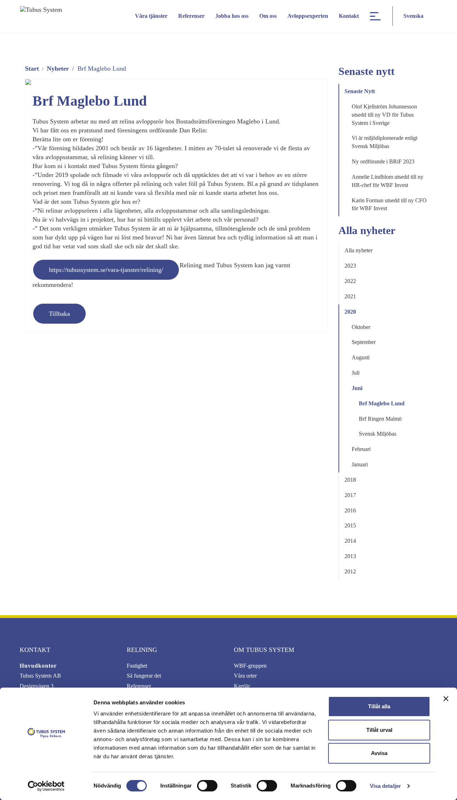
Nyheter (58, 68)
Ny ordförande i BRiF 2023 (383, 161)
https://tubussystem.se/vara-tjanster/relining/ (106, 269)
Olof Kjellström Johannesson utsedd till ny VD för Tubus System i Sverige (384, 114)
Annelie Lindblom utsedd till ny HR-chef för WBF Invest (387, 181)
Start (32, 68)
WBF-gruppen (250, 666)
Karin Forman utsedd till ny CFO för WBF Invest (389, 204)
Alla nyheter (358, 250)
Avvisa (379, 753)
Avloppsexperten (307, 16)
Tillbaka (59, 313)
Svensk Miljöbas (377, 434)
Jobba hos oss (231, 16)
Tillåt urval (379, 730)
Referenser (191, 16)
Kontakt (349, 16)
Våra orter (245, 676)
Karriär (242, 686)
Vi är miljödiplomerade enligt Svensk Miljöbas (384, 142)
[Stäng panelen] (445, 698)
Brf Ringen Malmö (380, 419)
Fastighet (137, 666)
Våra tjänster (151, 16)
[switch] (207, 785)
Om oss (268, 16)
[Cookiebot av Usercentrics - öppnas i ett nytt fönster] (46, 786)
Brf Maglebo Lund (382, 403)
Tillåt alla (379, 706)
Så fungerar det (144, 676)
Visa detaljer (385, 786)
